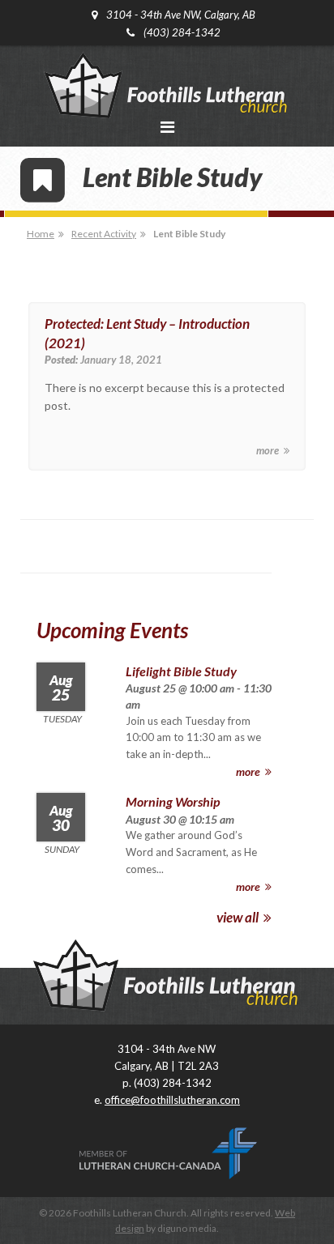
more (268, 450)
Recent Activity (103, 234)
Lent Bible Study (189, 234)
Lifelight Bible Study (181, 671)
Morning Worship (173, 801)
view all (238, 917)
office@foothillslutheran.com (172, 1099)
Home (40, 234)
